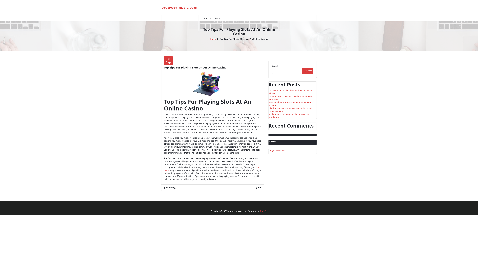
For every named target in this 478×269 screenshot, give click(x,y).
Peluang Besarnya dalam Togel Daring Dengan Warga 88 (290, 97)
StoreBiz (264, 211)
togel (217, 18)
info (259, 187)
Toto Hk (207, 18)
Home (213, 39)
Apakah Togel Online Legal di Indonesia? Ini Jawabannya (289, 115)
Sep (168, 60)
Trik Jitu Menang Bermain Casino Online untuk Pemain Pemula (290, 109)
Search (275, 66)
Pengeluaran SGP (277, 150)
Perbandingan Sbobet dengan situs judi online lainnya (290, 91)
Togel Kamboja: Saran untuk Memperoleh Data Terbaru (291, 103)
